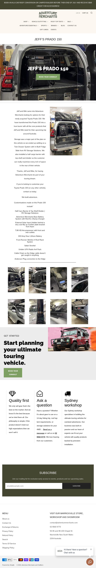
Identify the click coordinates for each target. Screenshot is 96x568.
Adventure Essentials (28, 25)
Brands (54, 25)
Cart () (85, 13)
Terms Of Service (9, 544)
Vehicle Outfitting (39, 21)
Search (5, 539)
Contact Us (72, 25)
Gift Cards (44, 29)
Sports (44, 25)
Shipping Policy (8, 548)
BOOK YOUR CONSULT (48, 77)
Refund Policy (7, 535)
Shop (25, 21)
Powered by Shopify (8, 565)
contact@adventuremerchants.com (64, 523)
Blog (63, 25)
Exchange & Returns (10, 527)
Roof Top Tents (57, 21)
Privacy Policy (7, 531)
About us (5, 519)
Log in (78, 13)
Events (53, 29)
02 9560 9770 (55, 527)
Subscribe (76, 486)
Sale (69, 21)
